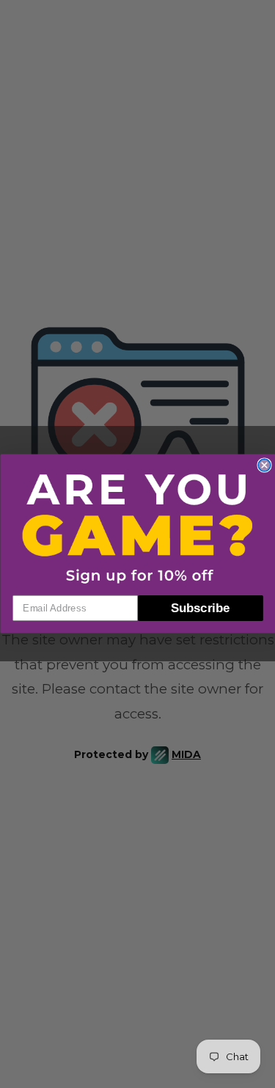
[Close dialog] (264, 465)
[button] (137, 527)
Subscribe (200, 608)
